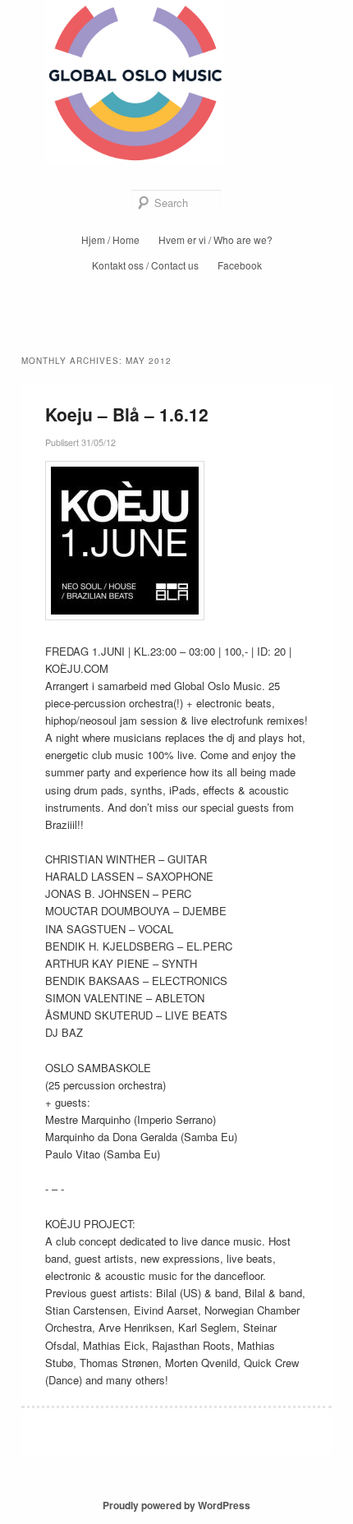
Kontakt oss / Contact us (145, 265)
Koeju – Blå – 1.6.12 (127, 414)
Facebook (240, 265)
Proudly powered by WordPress (176, 1505)
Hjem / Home (110, 239)
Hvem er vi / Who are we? (215, 239)
